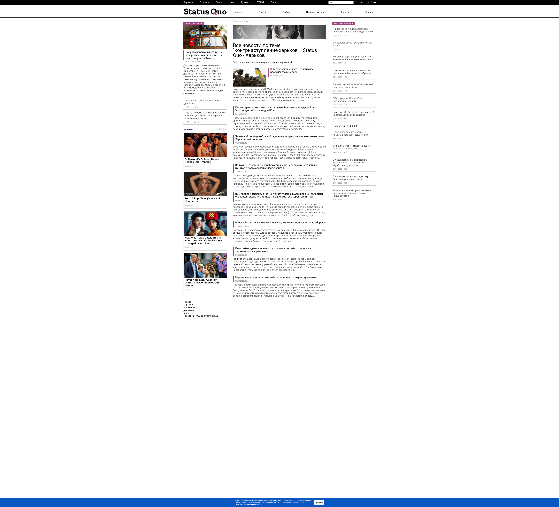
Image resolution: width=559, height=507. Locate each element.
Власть (345, 12)
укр (368, 2)
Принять (319, 502)
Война (286, 12)
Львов (218, 2)
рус (374, 2)
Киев (231, 2)
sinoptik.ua (213, 315)
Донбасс (245, 2)
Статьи (262, 12)
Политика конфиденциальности (248, 505)
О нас (274, 2)
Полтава (204, 2)
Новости (237, 12)
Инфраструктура (315, 12)
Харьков (188, 2)
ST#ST (260, 2)
